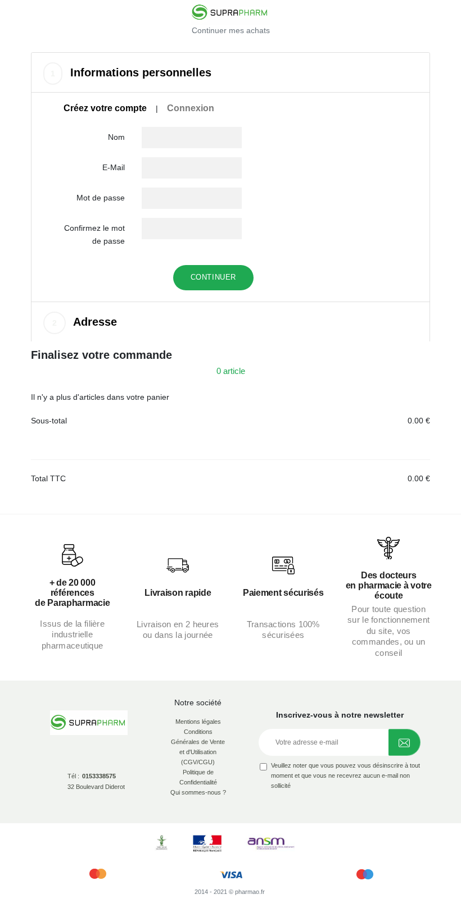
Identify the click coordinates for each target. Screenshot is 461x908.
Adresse (84, 322)
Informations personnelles (131, 72)
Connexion (190, 108)
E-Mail (113, 167)
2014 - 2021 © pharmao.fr (230, 891)
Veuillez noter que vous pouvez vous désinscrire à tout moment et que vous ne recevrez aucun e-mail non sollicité (345, 775)
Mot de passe (100, 197)
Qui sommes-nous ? (198, 792)
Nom (116, 137)
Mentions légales (198, 721)
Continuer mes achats (231, 30)
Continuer (213, 277)
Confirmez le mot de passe (94, 234)
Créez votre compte (105, 108)
